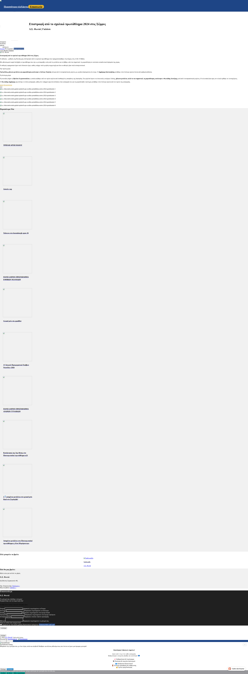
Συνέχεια (10, 669)
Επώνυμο (3, 610)
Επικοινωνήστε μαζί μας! (47, 624)
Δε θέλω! (9, 673)
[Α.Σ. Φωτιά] (1, 1)
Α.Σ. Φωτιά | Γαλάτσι (7, 50)
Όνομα (2, 608)
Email (2, 612)
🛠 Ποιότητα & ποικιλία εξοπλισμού (124, 661)
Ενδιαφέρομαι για (5, 617)
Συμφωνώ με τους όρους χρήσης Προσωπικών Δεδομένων (20, 624)
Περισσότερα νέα (12, 6)
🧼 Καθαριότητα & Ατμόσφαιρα (124, 659)
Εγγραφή (9, 641)
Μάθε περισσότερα (19, 673)
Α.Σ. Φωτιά (8, 637)
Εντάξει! (3, 673)
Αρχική (2, 49)
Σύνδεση (3, 641)
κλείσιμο (3, 635)
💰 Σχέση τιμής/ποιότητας (124, 667)
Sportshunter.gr (12, 639)
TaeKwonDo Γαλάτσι (18, 637)
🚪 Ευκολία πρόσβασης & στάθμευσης (124, 665)
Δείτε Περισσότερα (6, 85)
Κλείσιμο (3, 669)
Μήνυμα (2, 621)
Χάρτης (24, 6)
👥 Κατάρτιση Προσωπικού (124, 663)
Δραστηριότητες (19, 49)
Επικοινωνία (36, 6)
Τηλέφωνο (3, 614)
